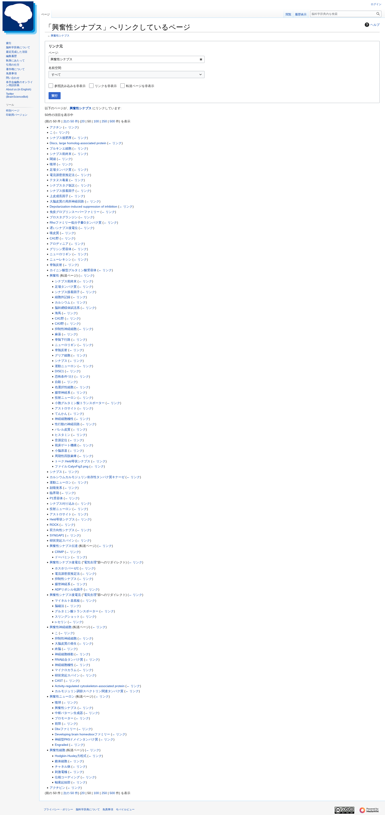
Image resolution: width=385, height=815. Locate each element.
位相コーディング (67, 777)
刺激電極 (61, 772)
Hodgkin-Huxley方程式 (70, 756)
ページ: (54, 53)
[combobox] (127, 59)
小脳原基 (61, 450)
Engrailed (61, 744)
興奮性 (54, 275)
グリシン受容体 (61, 249)
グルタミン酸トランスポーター (76, 611)
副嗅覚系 (56, 487)
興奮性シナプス (60, 35)
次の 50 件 (70, 121)
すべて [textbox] (56, 74)
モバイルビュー (125, 809)
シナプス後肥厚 (61, 138)
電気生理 (90, 562)
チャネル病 (62, 766)
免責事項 (107, 809)
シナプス (61, 360)
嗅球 (53, 164)
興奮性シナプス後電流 (65, 595)
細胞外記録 (62, 297)
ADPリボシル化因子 (69, 589)
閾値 (53, 159)
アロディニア (59, 243)
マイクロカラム (66, 670)
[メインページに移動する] (19, 18)
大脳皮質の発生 (66, 643)
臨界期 (54, 493)
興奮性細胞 (57, 750)
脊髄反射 (56, 265)
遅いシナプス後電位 (64, 228)
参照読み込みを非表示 (70, 86)
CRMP (59, 552)
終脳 (58, 649)
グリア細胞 (62, 355)
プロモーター (64, 718)
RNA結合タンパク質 (69, 659)
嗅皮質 (54, 233)
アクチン (56, 127)
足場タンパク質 (61, 169)
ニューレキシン (61, 259)
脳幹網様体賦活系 (67, 307)
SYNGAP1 (57, 535)
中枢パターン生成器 (69, 713)
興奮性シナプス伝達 (64, 546)
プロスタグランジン (64, 217)
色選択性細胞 (64, 387)
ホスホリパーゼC (67, 568)
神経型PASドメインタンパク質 (76, 739)
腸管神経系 (62, 392)
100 (96, 121)
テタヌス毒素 (59, 180)
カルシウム (62, 302)
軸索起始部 (62, 782)
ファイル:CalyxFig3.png (71, 466)
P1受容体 (56, 498)
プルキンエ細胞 (61, 148)
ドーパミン (62, 557)
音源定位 (61, 440)
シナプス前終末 (61, 154)
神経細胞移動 (64, 654)
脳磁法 (59, 606)
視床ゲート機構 (66, 445)
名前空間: (55, 68)
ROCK (54, 524)
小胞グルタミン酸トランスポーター (80, 403)
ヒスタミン (62, 435)
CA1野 (54, 238)
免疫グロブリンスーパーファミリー (75, 212)
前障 (58, 723)
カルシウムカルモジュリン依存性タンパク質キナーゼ (87, 477)
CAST (59, 680)
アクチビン (57, 787)
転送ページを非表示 (140, 86)
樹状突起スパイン (62, 540)
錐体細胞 (61, 761)
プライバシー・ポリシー (58, 809)
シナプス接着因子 (62, 190)
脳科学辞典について (88, 809)
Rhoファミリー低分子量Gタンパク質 (76, 222)
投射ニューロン (66, 397)
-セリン (61, 622)
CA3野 (59, 323)
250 (104, 121)
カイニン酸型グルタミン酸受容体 (73, 270)
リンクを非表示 (106, 86)
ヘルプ (375, 24)
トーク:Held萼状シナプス (72, 461)
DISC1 (59, 371)
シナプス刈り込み (62, 503)
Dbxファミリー (65, 729)
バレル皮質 (62, 429)
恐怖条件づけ (64, 376)
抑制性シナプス (66, 578)
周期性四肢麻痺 (66, 456)
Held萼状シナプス (62, 519)
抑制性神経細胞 (66, 329)
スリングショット (67, 616)
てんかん (61, 413)
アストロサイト (66, 408)
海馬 (58, 313)
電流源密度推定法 (62, 175)
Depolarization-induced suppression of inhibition (83, 206)
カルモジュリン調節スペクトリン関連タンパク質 (89, 691)
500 (112, 121)
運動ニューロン (66, 366)
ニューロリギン (61, 254)
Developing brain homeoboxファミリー (82, 734)
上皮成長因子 (59, 196)
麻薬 (58, 334)
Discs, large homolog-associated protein (78, 143)
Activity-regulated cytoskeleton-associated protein (90, 686)
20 (83, 121)
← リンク (71, 127)
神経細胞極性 (64, 419)
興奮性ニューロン (62, 696)
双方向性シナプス (62, 530)
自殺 (58, 382)
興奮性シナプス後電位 (65, 562)
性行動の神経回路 (67, 424)
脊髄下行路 (62, 339)
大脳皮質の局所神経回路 (67, 201)
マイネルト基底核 (67, 600)
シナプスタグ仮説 (62, 185)
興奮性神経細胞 (61, 627)
